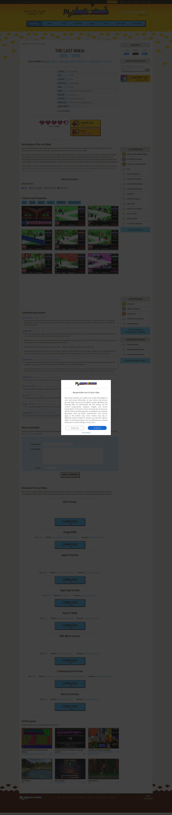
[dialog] (86, 407)
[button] (86, 432)
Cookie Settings (79, 422)
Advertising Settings (78, 420)
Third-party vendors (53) (83, 409)
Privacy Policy (90, 422)
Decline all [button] (75, 428)
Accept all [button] (97, 428)
